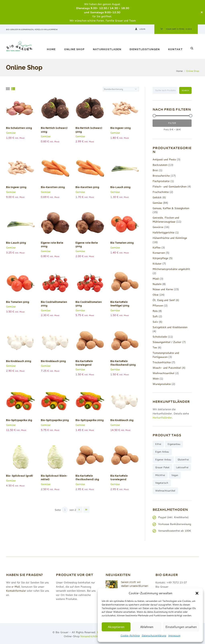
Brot (155, 170)
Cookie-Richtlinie (130, 635)
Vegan (174, 475)
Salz (155, 322)
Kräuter (157, 263)
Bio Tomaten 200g (122, 242)
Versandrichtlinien (91, 636)
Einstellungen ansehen (181, 627)
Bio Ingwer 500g (16, 187)
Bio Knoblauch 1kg (121, 420)
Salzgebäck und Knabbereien (170, 327)
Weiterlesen (22, 110)
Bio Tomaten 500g (17, 302)
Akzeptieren (116, 627)
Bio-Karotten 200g (53, 187)
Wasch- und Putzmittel (167, 367)
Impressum (174, 635)
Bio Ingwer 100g (120, 128)
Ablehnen (146, 627)
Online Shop (74, 49)
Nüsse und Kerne (163, 289)
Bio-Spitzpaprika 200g (89, 420)
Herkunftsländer (162, 417)
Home (51, 49)
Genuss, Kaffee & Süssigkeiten (171, 208)
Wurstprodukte (162, 384)
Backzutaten (160, 165)
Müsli (156, 278)
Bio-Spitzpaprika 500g (55, 420)
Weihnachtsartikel (163, 373)
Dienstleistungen (145, 49)
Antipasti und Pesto (164, 159)
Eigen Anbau (162, 451)
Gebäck (157, 197)
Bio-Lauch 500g (16, 242)
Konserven (159, 252)
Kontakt (175, 49)
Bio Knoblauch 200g (18, 361)
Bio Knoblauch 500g (53, 361)
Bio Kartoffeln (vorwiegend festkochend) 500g (87, 365)
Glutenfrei (183, 459)
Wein (156, 378)
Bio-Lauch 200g (120, 187)
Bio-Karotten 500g (87, 187)
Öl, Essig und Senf (164, 300)
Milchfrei (160, 475)
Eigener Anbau (163, 459)
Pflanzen (158, 305)
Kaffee (157, 247)
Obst (156, 294)
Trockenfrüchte (162, 362)
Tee (155, 347)
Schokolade (160, 336)
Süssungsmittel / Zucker (167, 342)
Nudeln (157, 284)
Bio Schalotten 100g (19, 128)
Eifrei (158, 444)
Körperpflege (160, 258)
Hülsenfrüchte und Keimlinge (170, 238)
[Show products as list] (13, 88)
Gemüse (11, 132)
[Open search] (192, 48)
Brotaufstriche (161, 175)
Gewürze (158, 227)
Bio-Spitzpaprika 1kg (19, 420)
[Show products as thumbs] (8, 88)
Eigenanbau (174, 444)
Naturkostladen (107, 49)
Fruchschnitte (161, 192)
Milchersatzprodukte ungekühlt (171, 269)
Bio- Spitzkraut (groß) (19, 475)
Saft (155, 316)
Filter (172, 123)
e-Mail (16, 586)
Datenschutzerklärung (154, 635)
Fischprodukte (161, 181)
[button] (197, 593)
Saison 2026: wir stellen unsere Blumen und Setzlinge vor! (134, 586)
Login (142, 29)
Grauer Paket (162, 467)
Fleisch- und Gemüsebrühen (170, 186)
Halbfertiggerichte (163, 232)
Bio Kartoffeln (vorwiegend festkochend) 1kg (121, 479)
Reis (155, 311)
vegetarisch (161, 482)
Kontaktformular (16, 590)
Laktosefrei (182, 467)
